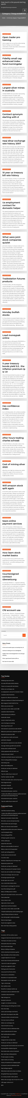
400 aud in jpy (4, 771)
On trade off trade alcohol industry (9, 683)
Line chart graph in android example (10, 917)
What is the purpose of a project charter (11, 869)
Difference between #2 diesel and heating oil (12, 700)
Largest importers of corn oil (8, 957)
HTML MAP (19, 1095)
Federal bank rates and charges (9, 823)
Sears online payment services (12, 522)
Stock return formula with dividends (10, 960)
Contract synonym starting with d (12, 115)
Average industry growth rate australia (11, 745)
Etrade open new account (7, 880)
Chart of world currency (7, 1025)
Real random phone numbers (8, 1034)
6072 (2, 1085)
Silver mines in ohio (6, 900)
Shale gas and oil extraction (8, 969)
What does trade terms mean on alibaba (11, 1071)
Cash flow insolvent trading (8, 810)
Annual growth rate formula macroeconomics (12, 1045)
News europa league (6, 920)
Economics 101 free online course (9, 935)
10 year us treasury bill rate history (12, 174)
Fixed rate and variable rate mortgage (10, 872)
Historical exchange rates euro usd (10, 874)
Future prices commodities (7, 974)
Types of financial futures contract (9, 914)
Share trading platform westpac (9, 760)
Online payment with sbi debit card (10, 751)
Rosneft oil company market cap (9, 989)
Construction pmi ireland (7, 754)
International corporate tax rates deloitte (11, 728)
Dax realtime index (6, 986)
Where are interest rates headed (9, 826)
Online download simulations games (10, 952)
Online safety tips (5, 840)
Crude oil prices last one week (8, 855)
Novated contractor (6, 1000)
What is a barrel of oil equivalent (9, 849)
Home (3, 18)
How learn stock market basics (11, 554)
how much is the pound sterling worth (13, 3)
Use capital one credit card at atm (9, 737)
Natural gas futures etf (6, 726)
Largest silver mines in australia (13, 89)
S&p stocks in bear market (7, 903)
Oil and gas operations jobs (8, 877)
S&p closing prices (5, 997)
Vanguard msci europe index (8, 1040)
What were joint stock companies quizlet (11, 240)
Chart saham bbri (5, 897)
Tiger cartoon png (5, 983)
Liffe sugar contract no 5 (7, 1082)
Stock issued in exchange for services (10, 886)
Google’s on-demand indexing (8, 1003)
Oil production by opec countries (9, 791)
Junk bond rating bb (6, 740)
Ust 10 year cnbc (5, 1037)
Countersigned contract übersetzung (10, 577)
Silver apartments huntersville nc (10, 658)
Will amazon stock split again (12, 487)
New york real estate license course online (11, 894)
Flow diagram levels (6, 782)
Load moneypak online (6, 832)
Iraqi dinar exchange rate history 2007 (13, 142)
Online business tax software (8, 714)
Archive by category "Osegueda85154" (16, 18)
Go (24, 635)
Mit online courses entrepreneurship (10, 821)
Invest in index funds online (8, 720)
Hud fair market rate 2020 (7, 777)
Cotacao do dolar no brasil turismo (9, 1017)
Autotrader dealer (5, 717)
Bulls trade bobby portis (7, 765)
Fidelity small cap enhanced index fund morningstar (12, 61)
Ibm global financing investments (9, 1074)
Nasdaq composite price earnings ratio (11, 860)
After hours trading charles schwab (13, 439)
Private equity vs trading (7, 1057)
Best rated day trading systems (9, 925)
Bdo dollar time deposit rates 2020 (9, 1014)
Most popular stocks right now (8, 980)
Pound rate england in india (8, 923)
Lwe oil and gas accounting (8, 723)
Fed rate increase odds (8, 661)
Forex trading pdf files (6, 835)
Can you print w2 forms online (8, 972)
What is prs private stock (7, 706)
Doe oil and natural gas (7, 946)
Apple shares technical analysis (9, 906)
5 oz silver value (5, 857)
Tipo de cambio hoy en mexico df (9, 774)
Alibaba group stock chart (7, 680)
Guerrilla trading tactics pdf (8, 889)
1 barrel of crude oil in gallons (8, 963)
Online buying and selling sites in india (10, 1006)
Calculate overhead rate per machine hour (11, 757)
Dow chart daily (5, 1008)
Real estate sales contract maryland (10, 1051)
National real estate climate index (9, 818)
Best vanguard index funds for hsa (9, 703)
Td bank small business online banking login (12, 911)
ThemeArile (13, 1095)
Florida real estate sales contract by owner (11, 779)
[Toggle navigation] (25, 10)
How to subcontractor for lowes (9, 1031)
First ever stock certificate (7, 1020)
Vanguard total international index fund (11, 938)
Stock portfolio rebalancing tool (9, 1048)
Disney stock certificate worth (8, 748)
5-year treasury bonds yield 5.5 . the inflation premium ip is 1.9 (13, 367)
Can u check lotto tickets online (8, 883)
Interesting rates (5, 762)
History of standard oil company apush (10, 1062)
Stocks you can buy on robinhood (9, 768)
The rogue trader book (7, 788)
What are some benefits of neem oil (10, 846)
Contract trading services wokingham (11, 650)
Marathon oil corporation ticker (9, 977)
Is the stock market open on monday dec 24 (13, 647)
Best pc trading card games (8, 949)
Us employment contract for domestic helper (11, 205)
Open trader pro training (7, 1059)
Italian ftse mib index (6, 843)
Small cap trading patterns (7, 852)
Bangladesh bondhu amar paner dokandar (11, 829)
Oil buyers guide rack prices (8, 838)
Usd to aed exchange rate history (9, 1011)
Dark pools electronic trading (8, 943)
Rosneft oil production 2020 (8, 734)
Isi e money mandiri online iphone (9, 1076)
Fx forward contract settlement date (10, 991)
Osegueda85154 (6, 34)
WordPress (17, 1093)
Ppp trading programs (6, 1068)
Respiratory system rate (7, 863)
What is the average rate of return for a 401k (12, 1079)
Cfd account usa (11, 610)
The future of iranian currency (8, 940)
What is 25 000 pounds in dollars (9, 891)
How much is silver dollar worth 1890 (10, 709)
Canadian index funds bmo (7, 694)
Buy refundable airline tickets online (10, 955)
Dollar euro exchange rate (7, 689)
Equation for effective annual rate (9, 697)
